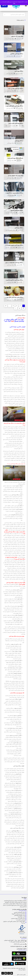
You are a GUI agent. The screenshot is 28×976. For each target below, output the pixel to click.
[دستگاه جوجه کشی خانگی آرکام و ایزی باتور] (14, 102)
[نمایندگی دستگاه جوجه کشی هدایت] (14, 154)
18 (19, 308)
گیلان (21, 154)
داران (18, 32)
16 (5, 306)
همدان (21, 137)
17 (23, 308)
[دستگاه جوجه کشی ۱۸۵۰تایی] (14, 50)
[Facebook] (5, 973)
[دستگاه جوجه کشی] (14, 67)
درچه (18, 119)
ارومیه (15, 241)
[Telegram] (11, 973)
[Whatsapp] (2, 973)
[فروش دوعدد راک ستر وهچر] (14, 33)
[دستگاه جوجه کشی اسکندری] (14, 207)
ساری (21, 258)
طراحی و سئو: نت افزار (21, 974)
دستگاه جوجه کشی (11, 39)
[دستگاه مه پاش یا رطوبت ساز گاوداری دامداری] (14, 189)
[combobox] (14, 14)
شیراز (19, 50)
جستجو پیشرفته (20, 20)
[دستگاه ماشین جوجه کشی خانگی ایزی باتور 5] (14, 294)
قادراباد (18, 67)
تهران (21, 189)
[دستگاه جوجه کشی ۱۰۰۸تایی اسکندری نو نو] (14, 276)
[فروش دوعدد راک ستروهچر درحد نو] (14, 172)
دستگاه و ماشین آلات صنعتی (10, 213)
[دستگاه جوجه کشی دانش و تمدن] (14, 120)
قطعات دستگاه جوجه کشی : (18, 766)
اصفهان (21, 32)
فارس (21, 50)
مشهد (16, 84)
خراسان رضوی (20, 84)
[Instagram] (8, 973)
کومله (18, 154)
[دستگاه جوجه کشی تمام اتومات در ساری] (14, 259)
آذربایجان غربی (19, 241)
